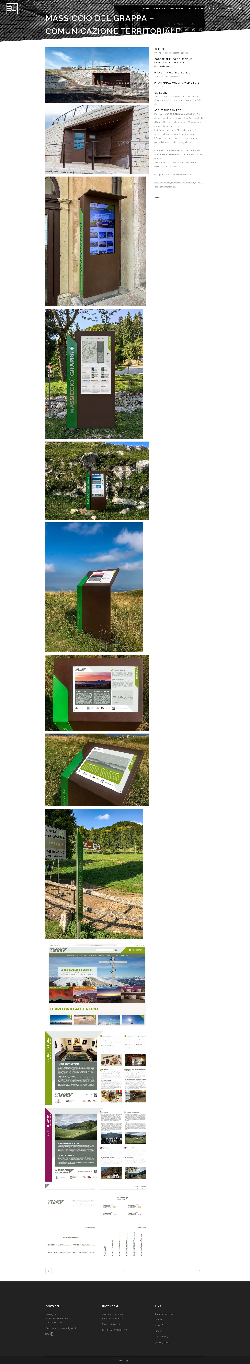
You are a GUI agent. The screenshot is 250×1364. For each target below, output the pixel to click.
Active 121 (158, 86)
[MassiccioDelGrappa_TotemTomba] (97, 76)
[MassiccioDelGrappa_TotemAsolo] (95, 242)
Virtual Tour (160, 1325)
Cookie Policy (161, 1336)
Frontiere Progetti (162, 66)
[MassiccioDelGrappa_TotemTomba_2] (97, 141)
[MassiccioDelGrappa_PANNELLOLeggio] (94, 588)
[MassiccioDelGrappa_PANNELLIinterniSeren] (97, 1146)
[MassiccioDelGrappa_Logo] (97, 1224)
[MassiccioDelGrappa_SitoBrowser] (97, 986)
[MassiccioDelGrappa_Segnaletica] (94, 875)
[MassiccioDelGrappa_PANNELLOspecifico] (97, 482)
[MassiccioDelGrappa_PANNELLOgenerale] (94, 375)
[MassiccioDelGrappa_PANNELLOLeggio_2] (97, 694)
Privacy (158, 1331)
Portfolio (159, 1320)
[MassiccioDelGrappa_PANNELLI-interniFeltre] (97, 1069)
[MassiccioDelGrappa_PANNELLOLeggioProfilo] (97, 771)
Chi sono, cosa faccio (165, 1314)
